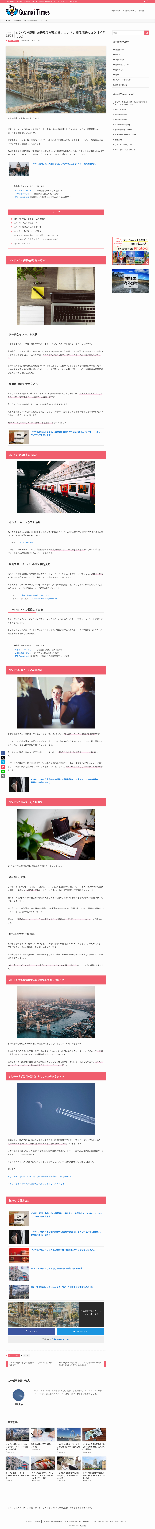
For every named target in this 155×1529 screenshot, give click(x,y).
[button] (3, 753)
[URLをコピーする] (3, 776)
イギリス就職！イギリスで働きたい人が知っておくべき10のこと (36, 1184)
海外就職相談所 (121, 114)
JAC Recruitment (22, 197)
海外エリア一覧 (121, 109)
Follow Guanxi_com (61, 1339)
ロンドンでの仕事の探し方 (25, 223)
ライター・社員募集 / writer (125, 135)
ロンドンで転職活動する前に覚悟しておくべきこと (36, 235)
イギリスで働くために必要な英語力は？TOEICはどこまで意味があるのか (63, 1250)
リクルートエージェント (25, 191)
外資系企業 (119, 50)
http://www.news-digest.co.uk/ (44, 599)
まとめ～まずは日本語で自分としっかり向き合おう (36, 239)
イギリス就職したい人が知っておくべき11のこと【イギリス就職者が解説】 (64, 164)
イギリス (26, 1355)
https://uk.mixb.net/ (25, 542)
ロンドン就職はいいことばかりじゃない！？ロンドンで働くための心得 (62, 1287)
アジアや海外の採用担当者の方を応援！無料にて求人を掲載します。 (131, 103)
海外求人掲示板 (121, 85)
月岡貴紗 (18, 1404)
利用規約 (118, 140)
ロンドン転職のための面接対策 (27, 227)
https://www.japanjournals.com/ (35, 595)
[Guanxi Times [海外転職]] (28, 11)
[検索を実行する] (146, 33)
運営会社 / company (122, 125)
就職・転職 (119, 60)
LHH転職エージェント (24, 194)
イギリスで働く (13, 41)
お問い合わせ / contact (123, 130)
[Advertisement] (131, 194)
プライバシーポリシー (123, 145)
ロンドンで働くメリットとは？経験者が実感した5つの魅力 (57, 1268)
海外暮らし (119, 70)
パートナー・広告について (125, 150)
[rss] (144, 1)
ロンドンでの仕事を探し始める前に (29, 219)
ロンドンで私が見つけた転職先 (27, 231)
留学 (117, 75)
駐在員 (117, 55)
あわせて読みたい (22, 243)
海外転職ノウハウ (122, 65)
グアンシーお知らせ (123, 80)
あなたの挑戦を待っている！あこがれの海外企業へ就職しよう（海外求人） (41, 1176)
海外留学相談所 (121, 119)
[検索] (147, 1)
